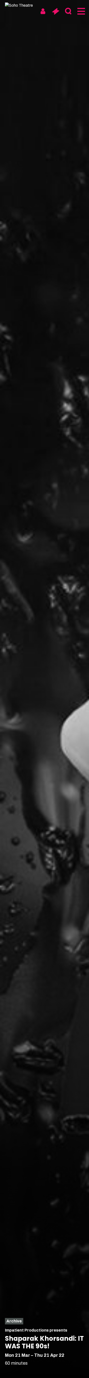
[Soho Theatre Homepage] (23, 5)
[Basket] (55, 11)
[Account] (43, 11)
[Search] (68, 11)
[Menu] (80, 11)
